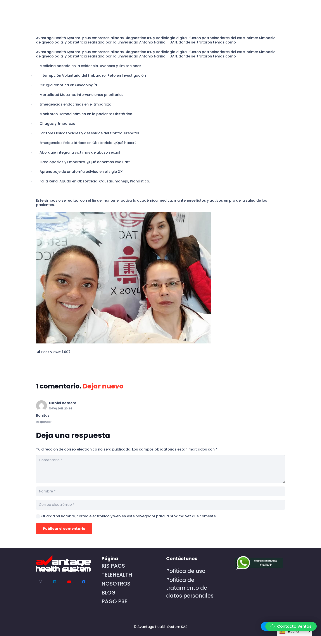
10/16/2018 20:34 (60, 408)
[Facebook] (83, 581)
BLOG (109, 592)
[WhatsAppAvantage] (258, 563)
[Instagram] (40, 581)
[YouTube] (69, 581)
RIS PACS (113, 565)
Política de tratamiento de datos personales (190, 587)
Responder (44, 422)
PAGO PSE (114, 601)
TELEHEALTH (117, 574)
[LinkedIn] (54, 581)
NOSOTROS (116, 583)
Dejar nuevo (103, 386)
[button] (291, 626)
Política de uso (185, 571)
